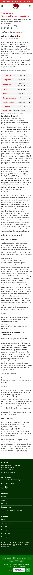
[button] (2, 6)
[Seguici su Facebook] (2, 487)
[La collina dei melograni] (16, 6)
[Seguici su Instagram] (6, 487)
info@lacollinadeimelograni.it (11, 38)
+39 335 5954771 (20, 32)
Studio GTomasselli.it (19, 566)
